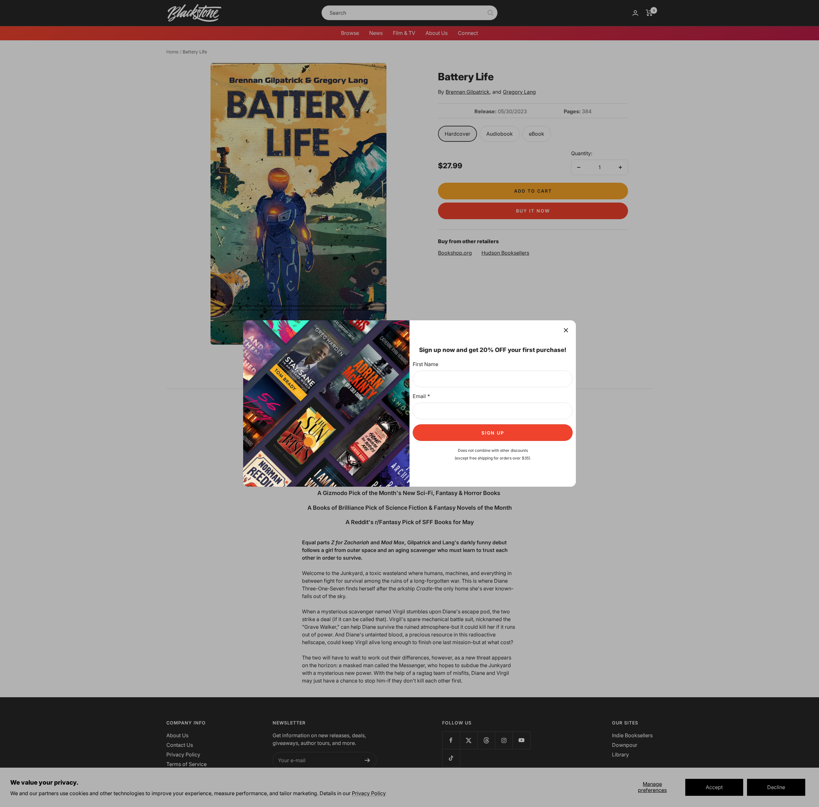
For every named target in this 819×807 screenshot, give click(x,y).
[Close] (566, 330)
